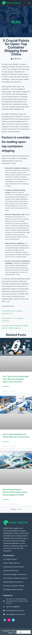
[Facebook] (4, 620)
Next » (20, 509)
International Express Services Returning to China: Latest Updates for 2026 (15, 492)
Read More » (6, 386)
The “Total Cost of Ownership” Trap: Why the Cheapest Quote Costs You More (16, 379)
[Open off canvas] (29, 3)
